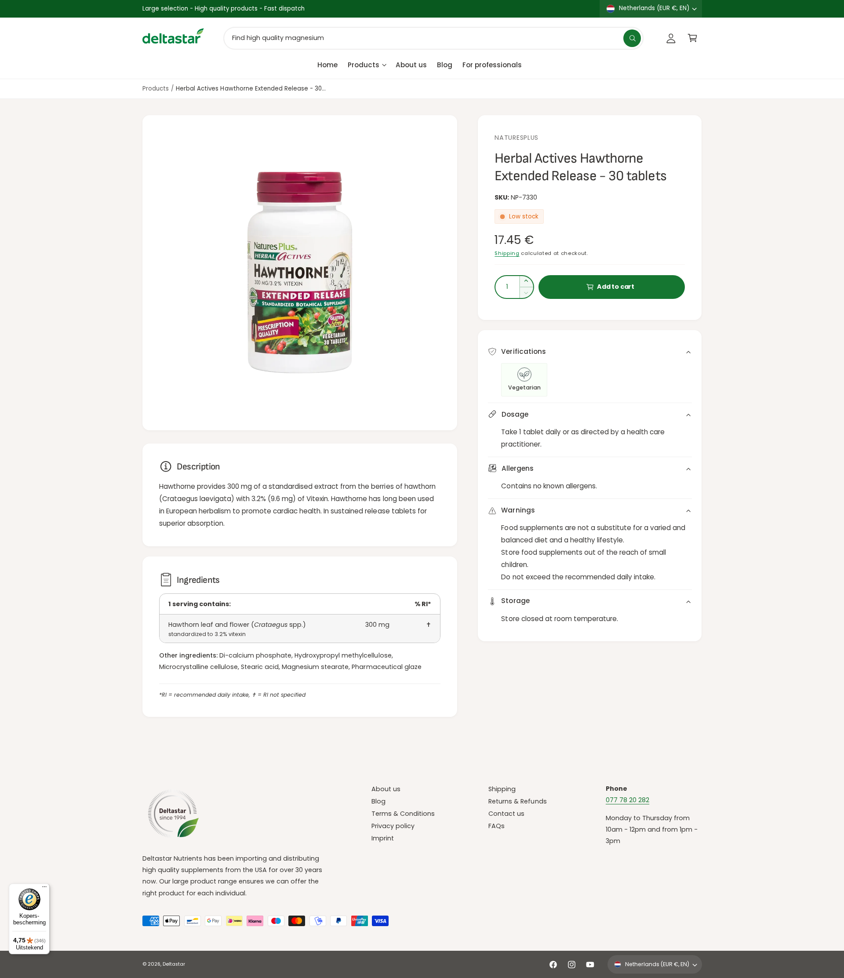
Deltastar (174, 964)
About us (385, 789)
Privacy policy (393, 826)
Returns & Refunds (517, 801)
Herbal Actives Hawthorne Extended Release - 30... (251, 88)
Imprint (382, 838)
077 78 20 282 (627, 800)
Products (363, 64)
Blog (378, 801)
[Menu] (44, 888)
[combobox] (433, 38)
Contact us (506, 813)
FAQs (496, 826)
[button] (692, 38)
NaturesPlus (516, 137)
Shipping (507, 253)
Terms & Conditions (403, 813)
